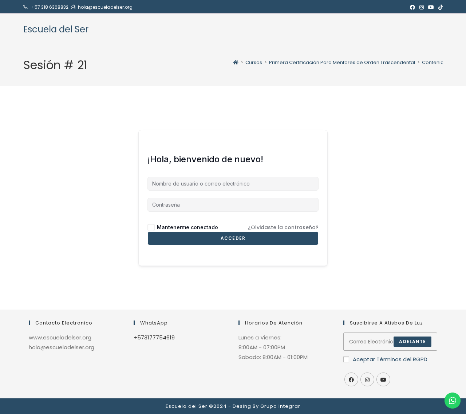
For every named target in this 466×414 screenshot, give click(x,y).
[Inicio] (235, 62)
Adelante (412, 341)
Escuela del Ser (55, 29)
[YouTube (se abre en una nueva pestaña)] (431, 7)
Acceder (233, 238)
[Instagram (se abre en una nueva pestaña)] (421, 7)
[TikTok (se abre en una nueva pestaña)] (439, 7)
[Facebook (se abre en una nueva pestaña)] (412, 7)
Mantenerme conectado (187, 227)
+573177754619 (154, 337)
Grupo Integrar (280, 406)
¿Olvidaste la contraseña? (283, 227)
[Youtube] (383, 379)
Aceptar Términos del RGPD (390, 359)
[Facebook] (351, 379)
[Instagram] (367, 379)
